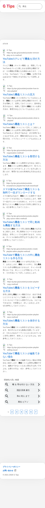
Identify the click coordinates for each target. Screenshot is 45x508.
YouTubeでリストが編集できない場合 (21, 355)
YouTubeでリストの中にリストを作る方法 (21, 256)
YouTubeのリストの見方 (19, 94)
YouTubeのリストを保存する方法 (21, 322)
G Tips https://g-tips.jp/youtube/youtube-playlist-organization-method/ (23, 150)
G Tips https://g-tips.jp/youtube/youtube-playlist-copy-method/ (23, 281)
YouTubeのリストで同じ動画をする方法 (21, 224)
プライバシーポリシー (11, 467)
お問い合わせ (8, 470)
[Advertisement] (22, 505)
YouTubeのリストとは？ (19, 124)
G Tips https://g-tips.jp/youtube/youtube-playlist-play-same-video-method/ (23, 216)
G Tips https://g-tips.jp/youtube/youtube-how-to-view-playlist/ (23, 88)
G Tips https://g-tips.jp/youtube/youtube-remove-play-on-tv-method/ (23, 52)
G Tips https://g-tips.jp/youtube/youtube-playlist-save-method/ (23, 314)
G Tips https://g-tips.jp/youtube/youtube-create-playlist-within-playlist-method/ (22, 248)
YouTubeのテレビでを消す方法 (21, 60)
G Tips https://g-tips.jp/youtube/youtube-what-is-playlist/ (23, 118)
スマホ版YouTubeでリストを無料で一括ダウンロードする (21, 191)
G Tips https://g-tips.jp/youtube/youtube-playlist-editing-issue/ (23, 347)
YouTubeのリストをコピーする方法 (21, 289)
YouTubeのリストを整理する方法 (21, 158)
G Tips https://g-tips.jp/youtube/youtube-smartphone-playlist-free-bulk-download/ (22, 183)
